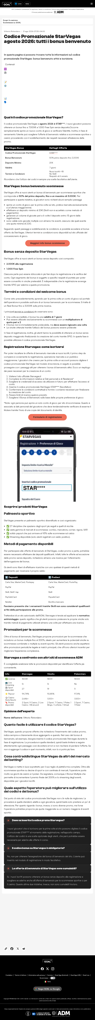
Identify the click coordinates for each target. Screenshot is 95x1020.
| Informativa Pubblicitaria (76, 9)
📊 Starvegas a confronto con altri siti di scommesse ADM (32, 98)
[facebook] (42, 969)
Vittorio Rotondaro (12, 31)
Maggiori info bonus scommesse (47, 243)
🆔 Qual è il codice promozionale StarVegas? (26, 69)
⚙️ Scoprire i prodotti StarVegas (20, 85)
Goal (15, 998)
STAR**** (53, 153)
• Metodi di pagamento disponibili (21, 91)
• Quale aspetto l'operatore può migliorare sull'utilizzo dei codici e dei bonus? (40, 111)
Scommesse (44, 978)
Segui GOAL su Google (49, 989)
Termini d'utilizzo (20, 975)
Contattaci (9, 975)
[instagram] (53, 969)
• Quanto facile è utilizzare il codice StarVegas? (27, 104)
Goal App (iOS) (76, 975)
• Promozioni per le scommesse (20, 94)
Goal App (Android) (61, 975)
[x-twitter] (47, 969)
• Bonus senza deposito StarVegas (21, 75)
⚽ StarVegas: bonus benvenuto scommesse (26, 72)
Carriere (50, 975)
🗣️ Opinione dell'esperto (16, 102)
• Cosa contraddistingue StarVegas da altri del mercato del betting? (36, 108)
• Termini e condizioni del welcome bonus (24, 78)
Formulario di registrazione (47, 417)
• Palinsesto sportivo (15, 88)
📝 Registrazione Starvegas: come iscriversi (25, 82)
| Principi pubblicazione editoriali (42, 12)
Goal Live (86, 975)
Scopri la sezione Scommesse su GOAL (12, 21)
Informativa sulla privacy (36, 975)
